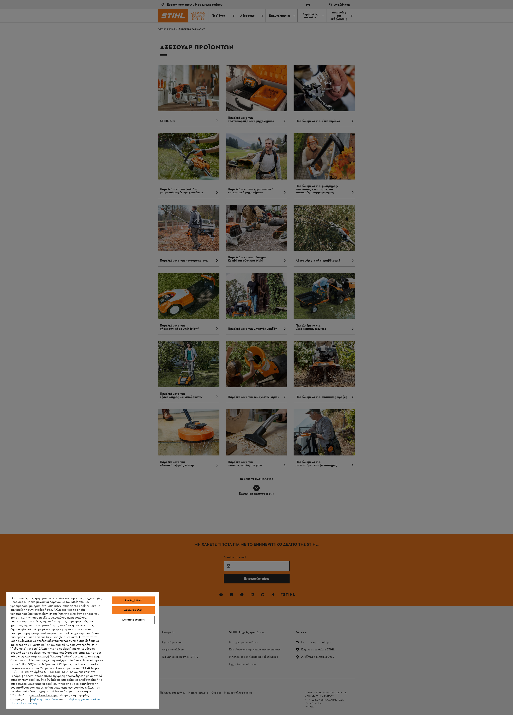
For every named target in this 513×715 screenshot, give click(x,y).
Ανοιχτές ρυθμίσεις (133, 620)
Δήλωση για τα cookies (84, 699)
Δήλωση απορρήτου (44, 699)
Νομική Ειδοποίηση (23, 703)
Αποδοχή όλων (133, 600)
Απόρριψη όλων (133, 610)
